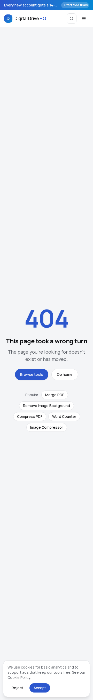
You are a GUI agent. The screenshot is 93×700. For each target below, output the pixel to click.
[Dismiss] (87, 5)
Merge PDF (54, 394)
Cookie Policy (18, 677)
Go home (65, 374)
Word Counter (64, 416)
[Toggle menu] (84, 18)
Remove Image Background (46, 405)
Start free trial (75, 5)
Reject (17, 687)
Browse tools (31, 374)
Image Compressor (46, 427)
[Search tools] (71, 18)
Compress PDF (29, 416)
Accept (40, 687)
